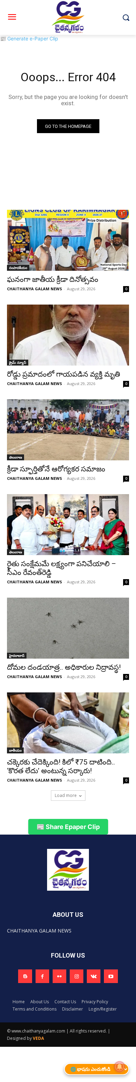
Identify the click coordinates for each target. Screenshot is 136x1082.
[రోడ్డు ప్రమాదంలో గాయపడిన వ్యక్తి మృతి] (68, 335)
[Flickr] (59, 976)
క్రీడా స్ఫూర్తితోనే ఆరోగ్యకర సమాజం (56, 469)
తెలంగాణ (15, 457)
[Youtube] (111, 976)
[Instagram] (76, 976)
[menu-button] (11, 17)
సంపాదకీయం (18, 267)
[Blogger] (25, 976)
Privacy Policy (95, 1002)
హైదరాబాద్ (16, 655)
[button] (125, 17)
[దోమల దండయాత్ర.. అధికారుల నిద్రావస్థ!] (68, 628)
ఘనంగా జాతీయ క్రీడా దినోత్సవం (52, 279)
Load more (66, 795)
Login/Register (103, 1009)
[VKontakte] (93, 976)
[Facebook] (42, 976)
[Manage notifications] (119, 1066)
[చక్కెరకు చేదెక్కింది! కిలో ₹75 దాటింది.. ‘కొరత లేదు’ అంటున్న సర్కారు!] (68, 722)
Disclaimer (72, 1009)
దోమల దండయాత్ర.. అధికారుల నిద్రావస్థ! (64, 667)
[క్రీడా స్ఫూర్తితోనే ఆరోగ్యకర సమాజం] (68, 429)
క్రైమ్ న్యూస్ (17, 362)
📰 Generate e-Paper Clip (29, 38)
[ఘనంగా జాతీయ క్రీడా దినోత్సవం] (68, 240)
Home (19, 1002)
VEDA (38, 1038)
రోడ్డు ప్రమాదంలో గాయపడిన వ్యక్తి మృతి (63, 374)
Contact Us (65, 1002)
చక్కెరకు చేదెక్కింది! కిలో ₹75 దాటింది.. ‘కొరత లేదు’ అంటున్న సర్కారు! (61, 766)
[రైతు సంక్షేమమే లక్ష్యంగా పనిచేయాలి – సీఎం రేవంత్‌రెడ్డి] (68, 524)
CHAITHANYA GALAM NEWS (34, 288)
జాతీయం (15, 750)
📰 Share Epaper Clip (68, 826)
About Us (39, 1002)
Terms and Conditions (34, 1009)
